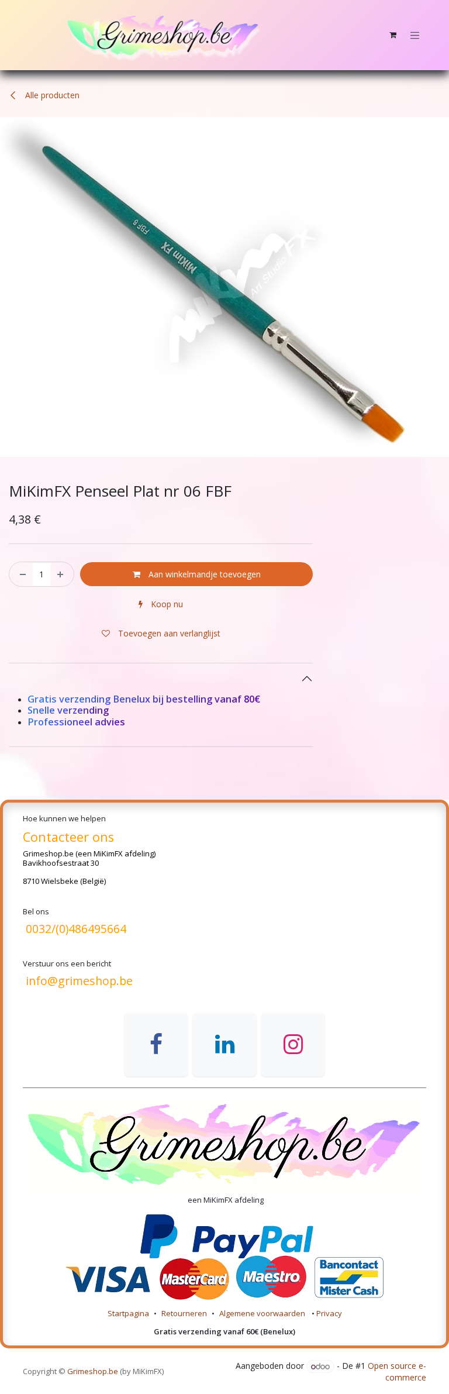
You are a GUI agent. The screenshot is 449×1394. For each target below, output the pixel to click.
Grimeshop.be (48, 853)
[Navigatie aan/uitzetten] (415, 35)
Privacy (329, 1313)
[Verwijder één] (21, 574)
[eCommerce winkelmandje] (392, 35)
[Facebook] (156, 1044)
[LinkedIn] (224, 1044)
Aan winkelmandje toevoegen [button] (203, 574)
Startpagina (128, 1313)
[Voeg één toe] (62, 574)
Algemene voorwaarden (263, 1313)
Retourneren (184, 1313)
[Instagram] (292, 1044)
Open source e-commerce (397, 1372)
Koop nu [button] (165, 604)
